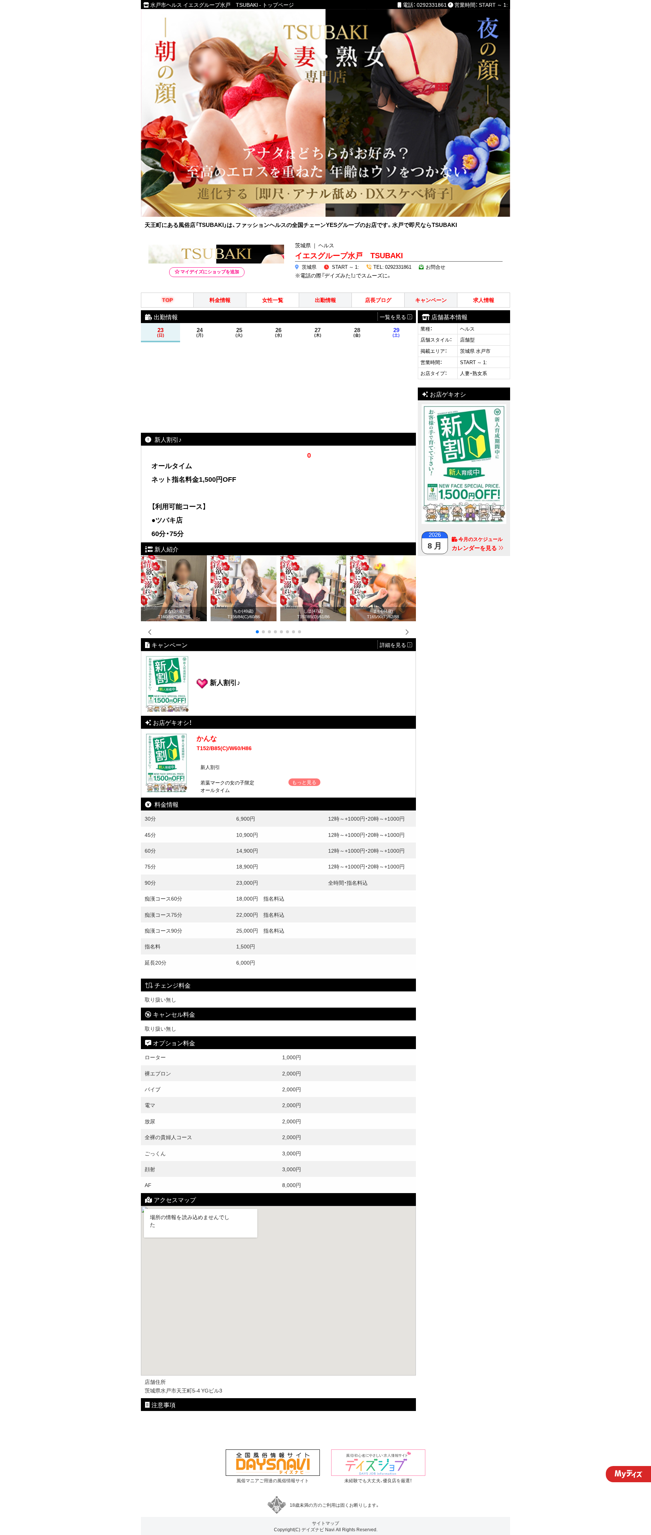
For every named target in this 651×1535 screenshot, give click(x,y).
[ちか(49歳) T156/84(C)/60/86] (244, 559)
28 (357, 332)
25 (239, 332)
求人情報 (483, 300)
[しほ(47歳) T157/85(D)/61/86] (313, 559)
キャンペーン (431, 300)
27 (317, 332)
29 (396, 332)
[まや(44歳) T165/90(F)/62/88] (383, 559)
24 (199, 332)
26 (278, 332)
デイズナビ (312, 1529)
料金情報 (220, 300)
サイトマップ (325, 1523)
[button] (257, 631)
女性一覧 (272, 300)
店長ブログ (378, 300)
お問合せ (435, 266)
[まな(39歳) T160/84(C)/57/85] (174, 559)
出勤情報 (325, 300)
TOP (167, 300)
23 (160, 332)
